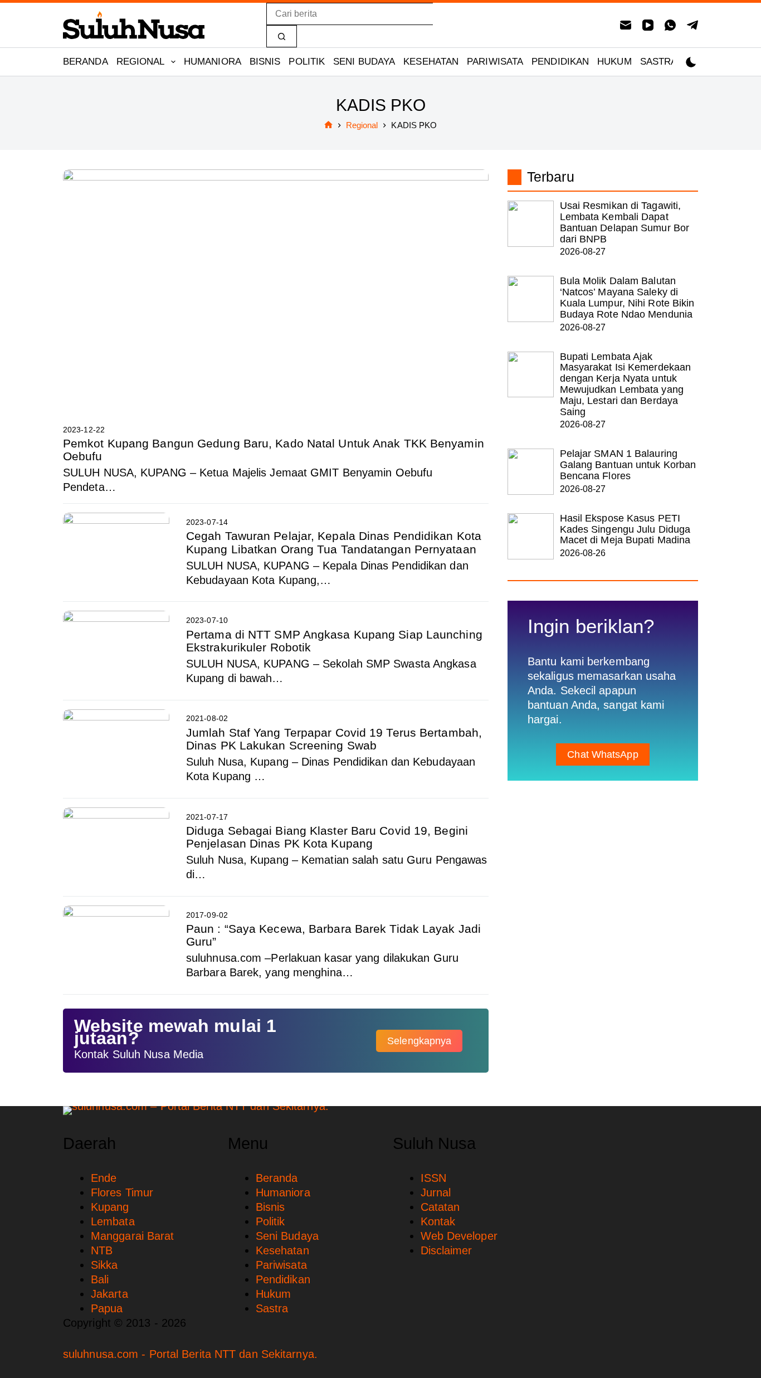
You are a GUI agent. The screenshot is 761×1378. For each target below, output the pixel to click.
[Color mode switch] (691, 62)
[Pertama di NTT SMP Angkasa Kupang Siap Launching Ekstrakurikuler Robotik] (116, 650)
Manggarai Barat (132, 1236)
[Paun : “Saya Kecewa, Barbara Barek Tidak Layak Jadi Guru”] (116, 945)
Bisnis (265, 61)
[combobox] (349, 14)
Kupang (110, 1207)
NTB (102, 1250)
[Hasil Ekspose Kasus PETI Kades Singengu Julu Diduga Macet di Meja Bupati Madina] (531, 536)
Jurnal (436, 1192)
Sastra (658, 61)
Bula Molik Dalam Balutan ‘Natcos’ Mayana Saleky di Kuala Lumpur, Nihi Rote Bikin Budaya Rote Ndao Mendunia (627, 297)
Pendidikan (560, 61)
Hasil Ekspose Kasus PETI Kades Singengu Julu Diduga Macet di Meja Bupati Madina (625, 529)
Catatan (440, 1207)
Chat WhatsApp (602, 754)
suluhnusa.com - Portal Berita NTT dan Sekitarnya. (190, 1354)
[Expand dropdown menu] (173, 62)
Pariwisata (495, 61)
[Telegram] (692, 25)
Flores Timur (122, 1192)
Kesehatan (430, 61)
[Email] (625, 25)
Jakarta (109, 1294)
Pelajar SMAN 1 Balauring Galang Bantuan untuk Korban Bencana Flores (628, 464)
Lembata (113, 1221)
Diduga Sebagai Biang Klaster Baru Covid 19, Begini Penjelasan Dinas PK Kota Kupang (327, 837)
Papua (107, 1308)
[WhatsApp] (670, 25)
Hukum (614, 61)
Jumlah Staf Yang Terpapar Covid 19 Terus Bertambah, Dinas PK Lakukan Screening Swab (334, 739)
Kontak (438, 1221)
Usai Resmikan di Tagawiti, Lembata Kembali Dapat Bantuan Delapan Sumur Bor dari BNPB (625, 222)
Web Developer (459, 1236)
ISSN (433, 1178)
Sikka (104, 1265)
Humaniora (212, 61)
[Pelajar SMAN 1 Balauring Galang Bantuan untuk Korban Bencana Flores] (531, 472)
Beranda (85, 61)
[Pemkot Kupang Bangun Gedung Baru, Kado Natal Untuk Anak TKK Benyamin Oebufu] (276, 289)
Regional (140, 61)
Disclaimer (446, 1250)
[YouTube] (647, 25)
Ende (103, 1178)
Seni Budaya (364, 61)
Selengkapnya (419, 1040)
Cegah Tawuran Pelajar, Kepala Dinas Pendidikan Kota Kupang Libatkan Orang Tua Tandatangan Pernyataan (333, 542)
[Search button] (281, 36)
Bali (100, 1279)
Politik (307, 61)
